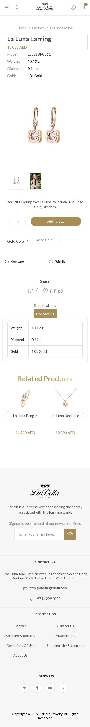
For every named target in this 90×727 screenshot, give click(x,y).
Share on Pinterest (45, 290)
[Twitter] (24, 688)
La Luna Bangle (25, 415)
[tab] (45, 305)
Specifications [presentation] (45, 305)
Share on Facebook (38, 290)
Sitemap (20, 626)
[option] (16, 181)
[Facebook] (37, 688)
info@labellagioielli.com (48, 588)
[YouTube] (50, 688)
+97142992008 (48, 598)
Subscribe (70, 534)
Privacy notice (65, 636)
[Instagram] (63, 688)
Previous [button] (7, 412)
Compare (17, 261)
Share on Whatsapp (60, 291)
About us (20, 655)
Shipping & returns (20, 636)
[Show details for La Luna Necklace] (65, 399)
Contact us (65, 626)
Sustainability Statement (65, 645)
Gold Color (16, 241)
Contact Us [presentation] (45, 314)
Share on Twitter (30, 290)
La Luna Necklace (65, 415)
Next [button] (83, 412)
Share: (45, 281)
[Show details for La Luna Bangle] (25, 399)
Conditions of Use (20, 645)
